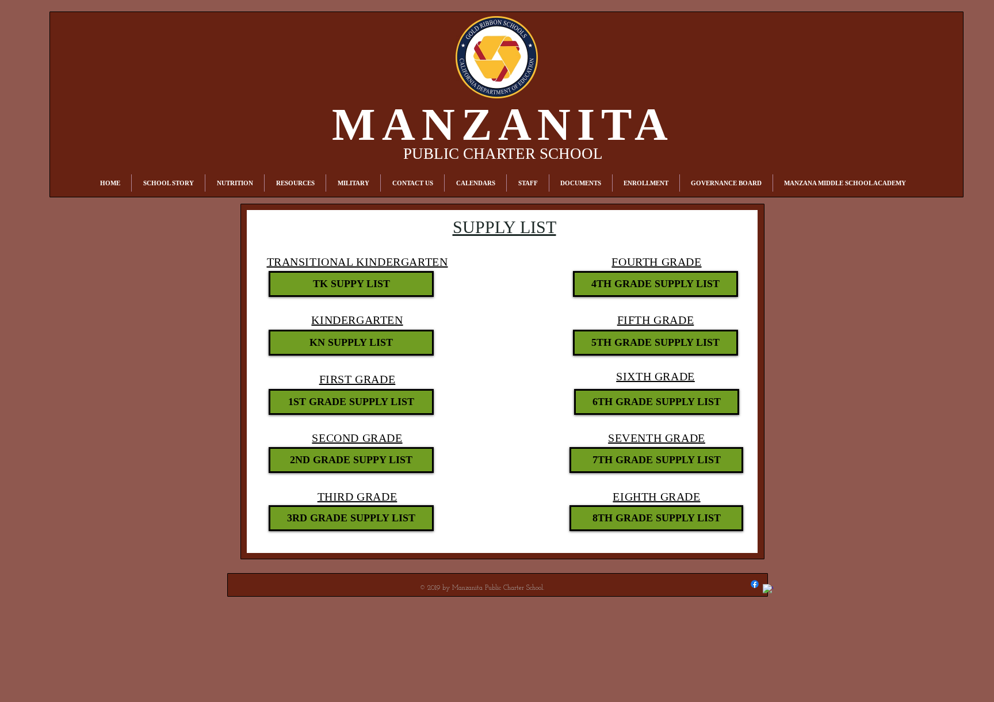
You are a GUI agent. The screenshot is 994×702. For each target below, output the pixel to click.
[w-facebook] (768, 589)
